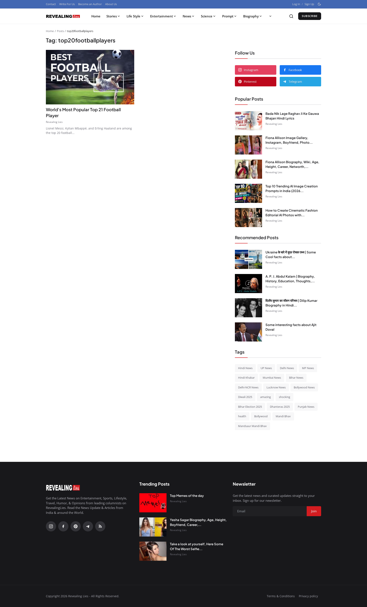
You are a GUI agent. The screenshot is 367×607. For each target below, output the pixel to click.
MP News (308, 368)
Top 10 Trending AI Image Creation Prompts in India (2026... (291, 188)
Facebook (295, 70)
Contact (51, 4)
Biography (251, 16)
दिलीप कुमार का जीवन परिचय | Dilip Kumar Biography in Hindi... (291, 302)
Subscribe (310, 16)
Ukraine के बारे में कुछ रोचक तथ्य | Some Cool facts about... (290, 254)
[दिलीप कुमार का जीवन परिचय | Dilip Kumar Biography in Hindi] (248, 307)
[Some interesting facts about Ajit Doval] (248, 331)
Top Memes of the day (187, 495)
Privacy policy (308, 596)
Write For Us (67, 4)
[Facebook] (63, 526)
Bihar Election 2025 (250, 407)
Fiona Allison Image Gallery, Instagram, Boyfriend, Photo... (289, 140)
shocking (284, 397)
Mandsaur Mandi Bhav (252, 426)
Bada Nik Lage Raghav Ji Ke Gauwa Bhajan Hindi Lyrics (292, 115)
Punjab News (306, 407)
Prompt (227, 16)
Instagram (251, 70)
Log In (296, 4)
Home (95, 16)
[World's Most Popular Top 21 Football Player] (90, 77)
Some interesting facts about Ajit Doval (290, 327)
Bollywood (261, 416)
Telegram (295, 82)
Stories (111, 16)
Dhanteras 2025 (280, 407)
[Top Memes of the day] (153, 502)
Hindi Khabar (246, 377)
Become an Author (90, 4)
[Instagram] (51, 526)
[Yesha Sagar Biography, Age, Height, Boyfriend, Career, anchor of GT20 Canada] (153, 527)
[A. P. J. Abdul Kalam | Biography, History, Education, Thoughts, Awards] (248, 283)
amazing (265, 397)
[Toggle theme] (319, 4)
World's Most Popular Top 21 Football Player (83, 112)
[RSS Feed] (100, 526)
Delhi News (287, 368)
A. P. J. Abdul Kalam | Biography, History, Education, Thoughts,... (290, 278)
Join (314, 511)
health (242, 416)
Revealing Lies (54, 122)
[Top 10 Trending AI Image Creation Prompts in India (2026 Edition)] (248, 193)
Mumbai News (272, 377)
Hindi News (245, 368)
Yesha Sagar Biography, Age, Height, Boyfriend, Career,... (198, 522)
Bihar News (296, 377)
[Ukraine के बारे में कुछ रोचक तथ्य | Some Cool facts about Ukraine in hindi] (248, 259)
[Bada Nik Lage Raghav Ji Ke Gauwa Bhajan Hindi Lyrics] (248, 120)
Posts (60, 31)
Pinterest (250, 82)
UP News (266, 368)
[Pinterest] (76, 526)
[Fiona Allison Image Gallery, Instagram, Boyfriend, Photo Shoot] (248, 145)
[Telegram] (88, 526)
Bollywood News (304, 387)
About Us (111, 4)
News (187, 16)
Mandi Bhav (283, 416)
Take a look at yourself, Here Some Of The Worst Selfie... (196, 546)
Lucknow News (276, 387)
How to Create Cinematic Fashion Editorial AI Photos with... (291, 212)
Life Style (133, 16)
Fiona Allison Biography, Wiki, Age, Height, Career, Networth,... (292, 164)
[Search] (291, 16)
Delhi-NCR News (248, 387)
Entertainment (161, 16)
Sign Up (309, 4)
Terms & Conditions (281, 596)
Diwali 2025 (245, 397)
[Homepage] (63, 16)
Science (206, 16)
